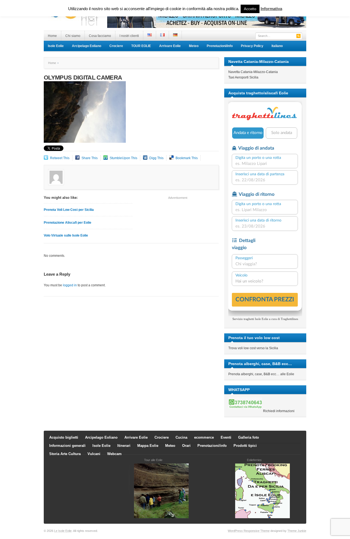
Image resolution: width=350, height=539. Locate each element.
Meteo (194, 46)
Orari (186, 446)
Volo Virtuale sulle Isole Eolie (66, 235)
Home (52, 36)
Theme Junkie (296, 530)
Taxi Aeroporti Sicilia (243, 77)
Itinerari (123, 446)
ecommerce (204, 437)
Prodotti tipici (245, 446)
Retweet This (59, 158)
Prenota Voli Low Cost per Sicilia (69, 210)
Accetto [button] (250, 9)
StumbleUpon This (123, 158)
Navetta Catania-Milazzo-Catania (253, 72)
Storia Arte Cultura (65, 454)
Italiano (277, 46)
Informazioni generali (67, 446)
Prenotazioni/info (220, 46)
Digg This (156, 158)
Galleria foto (248, 437)
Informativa (271, 8)
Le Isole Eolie (63, 530)
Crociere (116, 46)
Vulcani (94, 454)
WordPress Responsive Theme (249, 530)
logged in (70, 285)
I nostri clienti (129, 36)
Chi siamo (72, 36)
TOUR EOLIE (141, 46)
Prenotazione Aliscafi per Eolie (67, 223)
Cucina (181, 437)
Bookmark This (187, 158)
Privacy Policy (252, 46)
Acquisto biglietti (63, 437)
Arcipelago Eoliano (86, 46)
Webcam (114, 454)
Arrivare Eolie (170, 46)
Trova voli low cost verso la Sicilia (253, 348)
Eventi (226, 437)
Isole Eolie (56, 46)
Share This (89, 158)
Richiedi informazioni (278, 411)
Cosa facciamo (100, 36)
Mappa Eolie (147, 446)
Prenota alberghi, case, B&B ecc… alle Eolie (261, 374)
